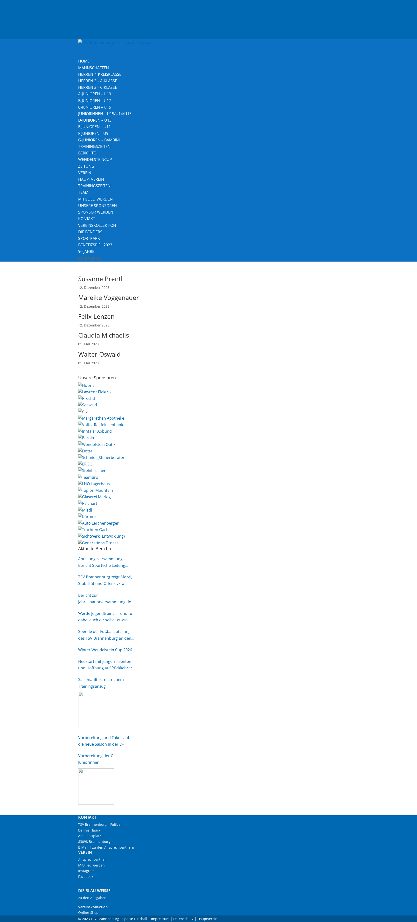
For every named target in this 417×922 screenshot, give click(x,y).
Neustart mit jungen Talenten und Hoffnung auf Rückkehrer (105, 665)
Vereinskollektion (97, 225)
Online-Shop (88, 912)
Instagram (87, 3)
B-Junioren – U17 (94, 100)
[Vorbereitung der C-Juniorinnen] (96, 786)
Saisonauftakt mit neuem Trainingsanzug (101, 683)
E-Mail (83, 847)
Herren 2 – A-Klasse (97, 80)
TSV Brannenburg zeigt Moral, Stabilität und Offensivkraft (105, 580)
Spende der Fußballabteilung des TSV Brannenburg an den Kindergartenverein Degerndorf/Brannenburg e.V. (105, 635)
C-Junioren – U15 (94, 107)
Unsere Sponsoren (97, 205)
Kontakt (85, 16)
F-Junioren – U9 (93, 133)
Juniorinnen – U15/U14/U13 (105, 113)
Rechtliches (88, 23)
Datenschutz (89, 36)
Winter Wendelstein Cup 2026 (105, 649)
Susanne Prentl (100, 278)
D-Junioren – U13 (94, 120)
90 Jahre (86, 251)
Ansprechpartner (92, 859)
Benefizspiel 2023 (95, 245)
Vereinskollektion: (93, 907)
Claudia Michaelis (103, 335)
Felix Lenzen (96, 316)
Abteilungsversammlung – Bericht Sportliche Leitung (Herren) (101, 562)
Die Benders (90, 232)
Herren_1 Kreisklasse (99, 74)
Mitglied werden (95, 199)
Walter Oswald (99, 354)
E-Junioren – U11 (94, 126)
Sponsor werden (95, 212)
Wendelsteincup (95, 159)
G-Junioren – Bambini (99, 140)
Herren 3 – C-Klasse (97, 87)
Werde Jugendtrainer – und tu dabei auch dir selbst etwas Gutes (105, 617)
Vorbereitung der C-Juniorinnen (96, 759)
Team (83, 192)
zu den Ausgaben (92, 897)
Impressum (88, 29)
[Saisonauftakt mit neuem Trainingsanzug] (96, 710)
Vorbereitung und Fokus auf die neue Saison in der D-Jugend (103, 741)
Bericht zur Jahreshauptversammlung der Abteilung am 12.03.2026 (105, 599)
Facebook (87, 9)
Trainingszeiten (94, 146)
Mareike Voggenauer (108, 297)
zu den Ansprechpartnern (113, 847)
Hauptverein (91, 179)
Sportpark (89, 238)
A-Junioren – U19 (94, 94)
